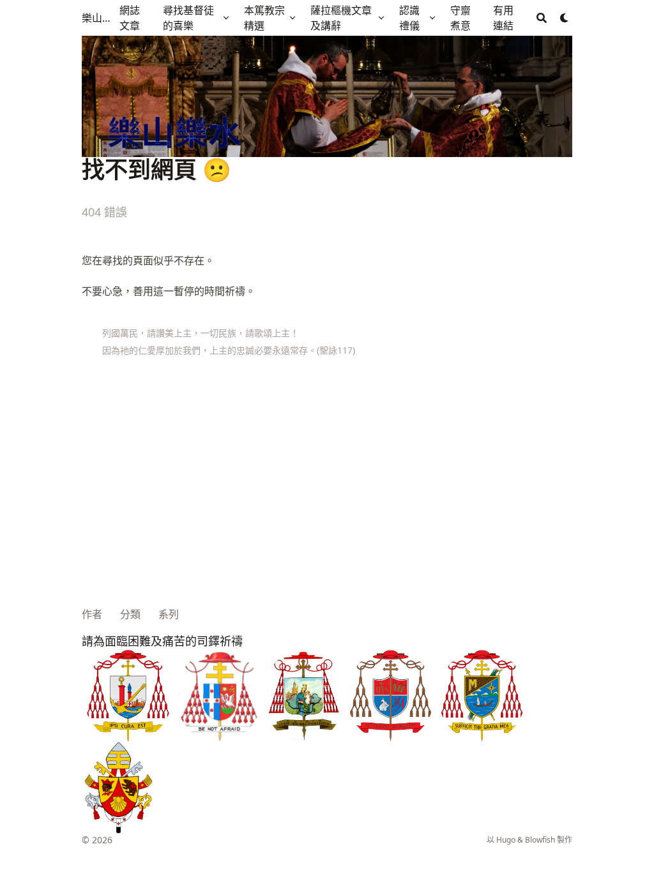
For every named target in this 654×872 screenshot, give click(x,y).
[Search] (541, 18)
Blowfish (540, 839)
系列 (168, 614)
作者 (92, 614)
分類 (130, 614)
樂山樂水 (98, 18)
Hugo (505, 839)
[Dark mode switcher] (564, 18)
